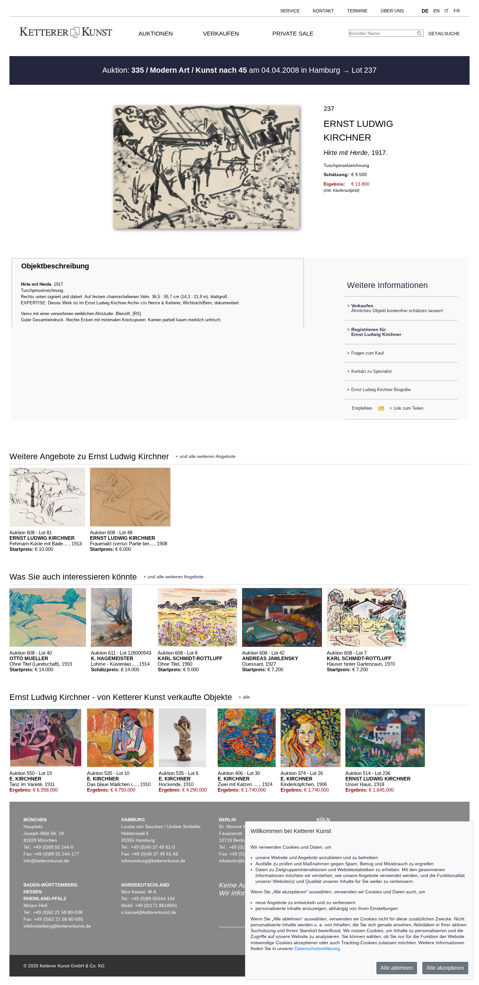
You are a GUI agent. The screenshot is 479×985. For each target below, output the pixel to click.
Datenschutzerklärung (317, 948)
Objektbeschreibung (55, 266)
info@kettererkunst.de (46, 860)
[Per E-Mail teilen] (379, 408)
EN (436, 10)
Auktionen (155, 33)
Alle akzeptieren (445, 968)
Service (290, 10)
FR (457, 10)
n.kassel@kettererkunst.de (148, 912)
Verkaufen (221, 33)
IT (446, 10)
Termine (357, 10)
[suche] (420, 33)
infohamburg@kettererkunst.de (153, 860)
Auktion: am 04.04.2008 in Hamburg (222, 70)
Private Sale (292, 33)
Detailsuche (444, 33)
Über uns (392, 10)
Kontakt (323, 10)
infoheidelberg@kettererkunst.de (57, 926)
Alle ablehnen (397, 968)
